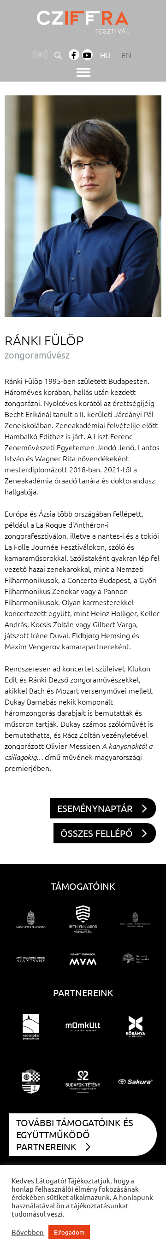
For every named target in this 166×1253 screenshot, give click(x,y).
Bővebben (28, 1232)
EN (126, 54)
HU (105, 54)
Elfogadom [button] (69, 1232)
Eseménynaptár (95, 808)
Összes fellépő (96, 833)
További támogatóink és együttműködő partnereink (74, 1134)
